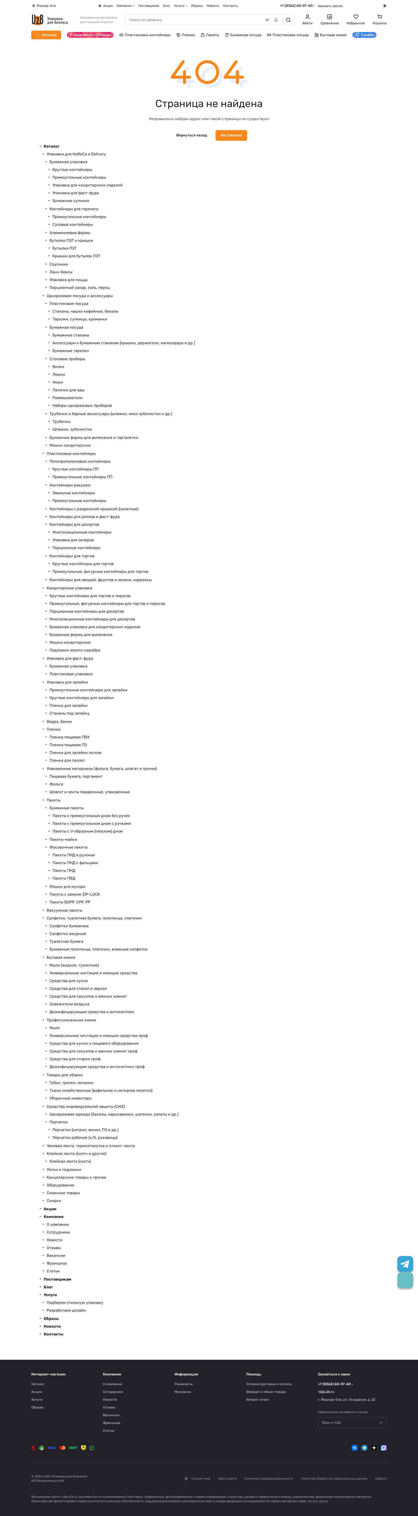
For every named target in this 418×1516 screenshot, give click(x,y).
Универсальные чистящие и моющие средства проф (99, 1035)
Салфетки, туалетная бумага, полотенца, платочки (94, 918)
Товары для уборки (65, 1075)
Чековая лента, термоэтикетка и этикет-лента (91, 1145)
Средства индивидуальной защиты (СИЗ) (86, 1106)
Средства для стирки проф (75, 1059)
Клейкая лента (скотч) (70, 1161)
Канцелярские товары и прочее (76, 1177)
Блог (48, 1287)
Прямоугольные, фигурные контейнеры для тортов (100, 571)
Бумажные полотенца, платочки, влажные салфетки (99, 949)
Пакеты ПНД (63, 870)
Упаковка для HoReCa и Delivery (76, 154)
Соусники (59, 264)
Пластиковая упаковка (71, 674)
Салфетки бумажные (69, 926)
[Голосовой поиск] (277, 20)
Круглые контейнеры (72, 169)
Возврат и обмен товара (266, 1392)
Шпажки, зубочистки (72, 429)
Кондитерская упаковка (69, 588)
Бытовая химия (61, 957)
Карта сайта (227, 1478)
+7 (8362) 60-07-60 (296, 6)
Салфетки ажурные (68, 933)
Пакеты (53, 800)
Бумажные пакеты (67, 808)
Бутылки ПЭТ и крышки (71, 240)
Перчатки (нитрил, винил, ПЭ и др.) (85, 1129)
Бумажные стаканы (70, 335)
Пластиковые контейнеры (71, 453)
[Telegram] (364, 1448)
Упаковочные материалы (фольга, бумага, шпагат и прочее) (102, 768)
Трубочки (61, 421)
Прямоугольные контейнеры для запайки (88, 690)
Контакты (53, 1334)
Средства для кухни (69, 980)
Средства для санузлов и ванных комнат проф (93, 1051)
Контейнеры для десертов (74, 524)
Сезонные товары (63, 1193)
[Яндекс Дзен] (374, 1448)
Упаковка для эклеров (73, 540)
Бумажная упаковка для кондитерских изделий (95, 627)
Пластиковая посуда (69, 303)
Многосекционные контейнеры (81, 532)
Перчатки (59, 1122)
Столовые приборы (67, 359)
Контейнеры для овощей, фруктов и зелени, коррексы (101, 579)
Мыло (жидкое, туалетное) (74, 965)
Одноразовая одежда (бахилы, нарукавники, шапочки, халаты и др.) (114, 1114)
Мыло (55, 1027)
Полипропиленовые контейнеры (80, 461)
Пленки (54, 729)
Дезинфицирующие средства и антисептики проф (97, 1066)
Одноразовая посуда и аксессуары (80, 295)
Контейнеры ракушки (70, 485)
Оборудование (60, 1185)
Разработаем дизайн (66, 1310)
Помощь (253, 1374)
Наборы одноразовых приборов (82, 405)
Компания (54, 1216)
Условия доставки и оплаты (269, 1384)
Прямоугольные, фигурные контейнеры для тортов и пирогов (107, 603)
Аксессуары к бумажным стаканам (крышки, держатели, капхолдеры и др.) (123, 343)
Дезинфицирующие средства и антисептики (92, 1011)
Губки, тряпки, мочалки (71, 1082)
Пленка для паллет (67, 760)
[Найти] (288, 20)
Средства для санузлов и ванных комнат (88, 996)
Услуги (50, 1294)
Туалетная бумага (66, 941)
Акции (50, 1209)
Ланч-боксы (61, 272)
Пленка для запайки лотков (75, 752)
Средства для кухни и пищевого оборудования (94, 1043)
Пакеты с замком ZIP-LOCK (75, 894)
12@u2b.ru (326, 1392)
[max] (384, 1448)
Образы (51, 1318)
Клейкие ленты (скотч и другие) (76, 1153)
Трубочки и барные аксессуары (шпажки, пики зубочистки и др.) (111, 413)
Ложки (58, 374)
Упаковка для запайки (67, 682)
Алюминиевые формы (70, 232)
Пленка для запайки (69, 705)
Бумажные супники (70, 200)
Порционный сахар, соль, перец (80, 287)
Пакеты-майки (63, 839)
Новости (54, 1240)
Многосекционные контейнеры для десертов (92, 619)
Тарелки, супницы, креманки (79, 319)
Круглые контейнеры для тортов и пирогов (90, 595)
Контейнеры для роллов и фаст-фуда (85, 516)
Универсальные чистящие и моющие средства (93, 973)
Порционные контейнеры (76, 547)
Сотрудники (58, 1232)
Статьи (53, 1271)
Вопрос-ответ (257, 1400)
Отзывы (54, 1247)
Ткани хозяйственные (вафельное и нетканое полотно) (101, 1090)
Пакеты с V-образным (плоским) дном (87, 831)
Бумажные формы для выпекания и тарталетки (94, 437)
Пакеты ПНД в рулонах (73, 855)
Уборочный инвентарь (71, 1098)
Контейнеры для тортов (72, 556)
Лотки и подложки (64, 1169)
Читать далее (317, 1501)
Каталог (51, 146)
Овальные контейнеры (73, 493)
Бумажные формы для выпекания (81, 634)
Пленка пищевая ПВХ (70, 737)
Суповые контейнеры (72, 224)
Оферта (381, 1478)
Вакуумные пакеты (64, 910)
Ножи (57, 382)
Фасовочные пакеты (69, 847)
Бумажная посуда (66, 327)
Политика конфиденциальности (268, 1478)
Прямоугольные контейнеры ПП (82, 477)
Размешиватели (67, 397)
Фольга (56, 784)
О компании (58, 1224)
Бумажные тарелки (70, 350)
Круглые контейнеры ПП (75, 469)
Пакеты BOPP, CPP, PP (70, 902)
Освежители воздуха (69, 1004)
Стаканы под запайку (70, 713)
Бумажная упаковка (68, 161)
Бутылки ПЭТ (64, 248)
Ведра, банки (59, 721)
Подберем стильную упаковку (75, 1302)
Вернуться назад (191, 135)
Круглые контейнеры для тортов (83, 563)
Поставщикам (57, 1279)
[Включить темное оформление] (385, 6)
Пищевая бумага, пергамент (76, 776)
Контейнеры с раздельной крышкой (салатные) (94, 509)
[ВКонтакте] (355, 1448)
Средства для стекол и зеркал (78, 988)
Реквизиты (184, 1384)
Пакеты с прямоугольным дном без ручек (91, 815)
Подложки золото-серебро (75, 650)
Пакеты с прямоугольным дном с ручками (91, 823)
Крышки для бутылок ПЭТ (76, 256)
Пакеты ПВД (63, 878)
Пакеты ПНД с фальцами (75, 862)
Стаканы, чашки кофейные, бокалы (85, 311)
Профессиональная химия (71, 1020)
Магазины (183, 1392)
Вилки (58, 366)
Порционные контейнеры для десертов (87, 611)
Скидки (54, 1200)
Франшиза (57, 1263)
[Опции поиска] (266, 20)
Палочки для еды (68, 390)
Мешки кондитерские (70, 445)
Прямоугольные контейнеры (79, 177)
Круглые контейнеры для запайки (82, 697)
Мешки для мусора (67, 886)
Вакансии (56, 1255)
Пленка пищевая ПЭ (68, 744)
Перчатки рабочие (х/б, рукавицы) (84, 1137)
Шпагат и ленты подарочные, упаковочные (90, 792)
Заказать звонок (330, 6)
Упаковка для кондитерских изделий (87, 185)
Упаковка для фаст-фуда (75, 193)
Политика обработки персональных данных (334, 1478)
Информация (186, 1374)
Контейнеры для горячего (74, 209)
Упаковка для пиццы (69, 279)
